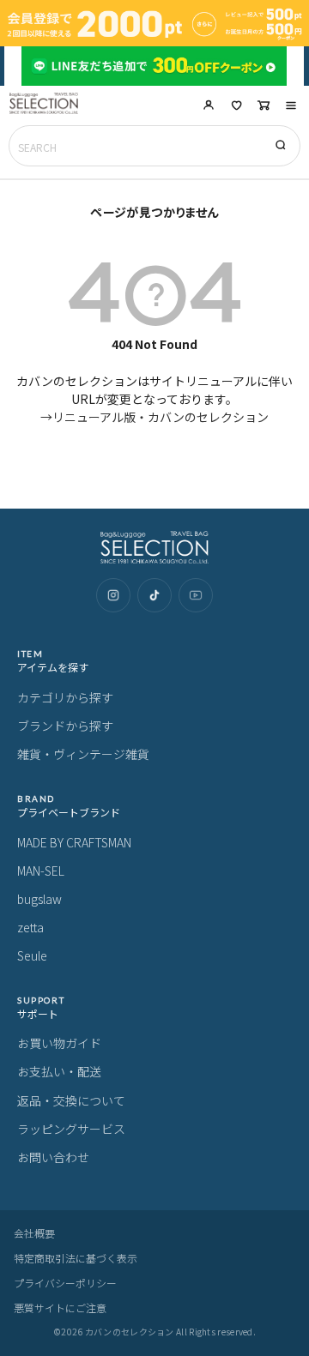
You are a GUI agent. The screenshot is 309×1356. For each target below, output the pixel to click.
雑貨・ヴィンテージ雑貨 (83, 753)
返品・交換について (71, 1100)
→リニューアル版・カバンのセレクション (154, 416)
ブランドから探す (65, 725)
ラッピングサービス (71, 1128)
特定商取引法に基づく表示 (75, 1258)
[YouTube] (196, 595)
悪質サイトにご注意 (60, 1307)
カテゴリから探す (65, 697)
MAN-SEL (40, 870)
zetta (30, 927)
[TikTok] (154, 595)
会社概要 (34, 1233)
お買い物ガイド (59, 1043)
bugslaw (39, 898)
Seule (32, 955)
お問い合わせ (53, 1157)
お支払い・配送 (59, 1071)
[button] (291, 105)
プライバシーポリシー (65, 1282)
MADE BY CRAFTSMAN (74, 842)
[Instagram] (113, 595)
